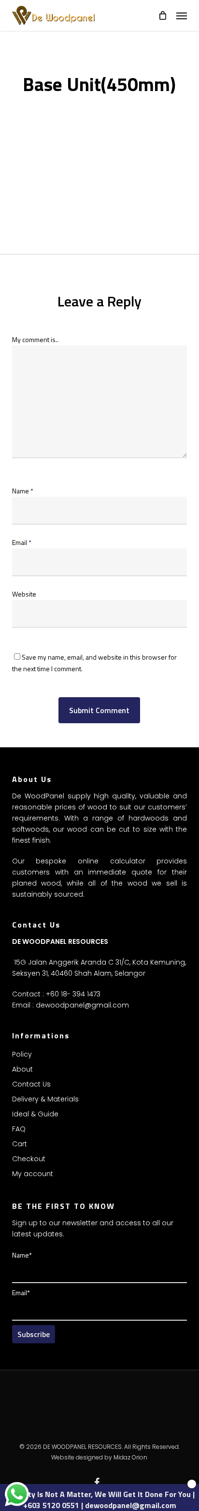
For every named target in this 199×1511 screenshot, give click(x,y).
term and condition (119, 785)
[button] (181, 15)
